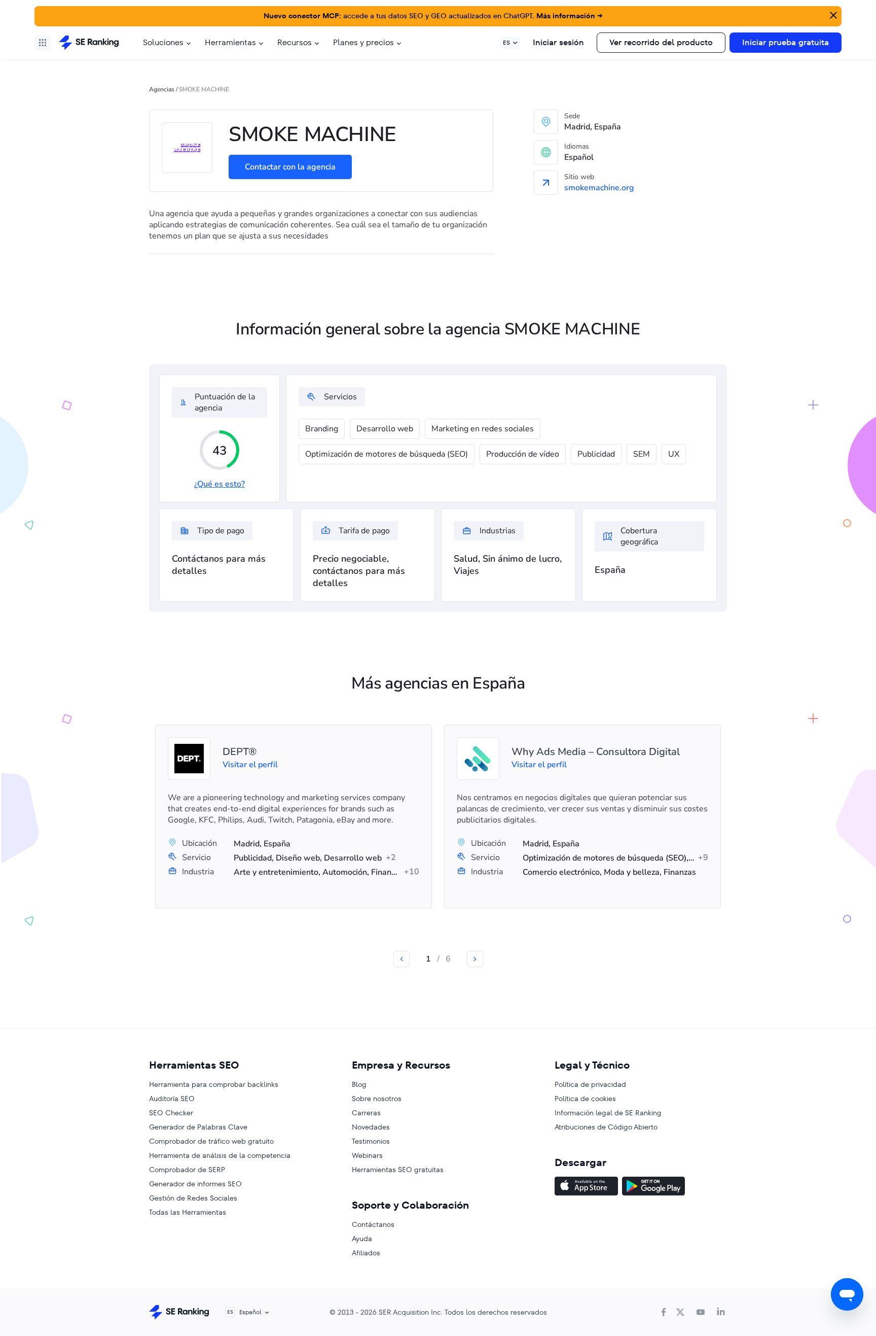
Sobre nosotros (377, 1098)
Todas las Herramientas (187, 1212)
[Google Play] (653, 1187)
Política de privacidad (590, 1084)
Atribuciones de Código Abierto (606, 1127)
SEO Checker (171, 1113)
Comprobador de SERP (187, 1169)
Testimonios (371, 1141)
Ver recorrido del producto (661, 42)
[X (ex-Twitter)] (680, 1312)
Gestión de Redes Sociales (193, 1198)
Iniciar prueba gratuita (785, 42)
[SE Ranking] (89, 42)
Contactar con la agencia (290, 167)
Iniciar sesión (558, 42)
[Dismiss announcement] (832, 14)
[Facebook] (663, 1312)
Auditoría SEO (172, 1098)
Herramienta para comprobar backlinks (213, 1084)
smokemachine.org (599, 187)
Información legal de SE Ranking (608, 1113)
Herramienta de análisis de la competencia (219, 1155)
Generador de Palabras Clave (198, 1127)
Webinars (367, 1155)
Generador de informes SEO (195, 1184)
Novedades (371, 1127)
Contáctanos (373, 1224)
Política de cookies (585, 1098)
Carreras (366, 1113)
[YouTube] (701, 1312)
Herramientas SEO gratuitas (398, 1169)
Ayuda (362, 1239)
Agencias (161, 89)
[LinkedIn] (721, 1312)
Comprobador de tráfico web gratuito (211, 1141)
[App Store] (586, 1187)
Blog (359, 1084)
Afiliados (366, 1253)
